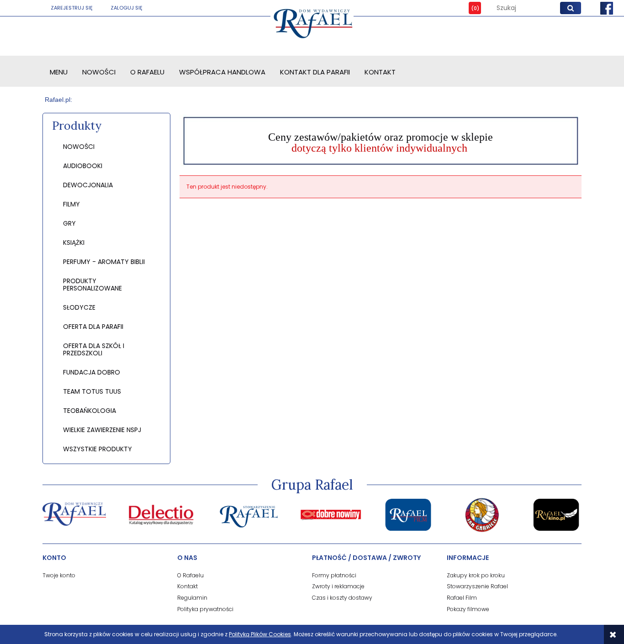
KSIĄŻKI (74, 242)
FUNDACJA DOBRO (91, 372)
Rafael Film (462, 598)
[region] (381, 140)
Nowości (79, 146)
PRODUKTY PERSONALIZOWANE (92, 284)
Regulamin (192, 598)
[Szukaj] (570, 8)
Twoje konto (58, 575)
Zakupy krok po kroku (476, 575)
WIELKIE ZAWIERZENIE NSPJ (102, 429)
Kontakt (187, 586)
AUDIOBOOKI (82, 165)
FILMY (71, 204)
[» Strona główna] (59, 100)
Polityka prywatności (205, 609)
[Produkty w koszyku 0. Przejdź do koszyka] (468, 8)
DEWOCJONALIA (88, 185)
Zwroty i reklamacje (338, 586)
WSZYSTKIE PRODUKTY (97, 449)
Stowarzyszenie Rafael (477, 586)
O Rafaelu (190, 575)
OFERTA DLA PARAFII (93, 326)
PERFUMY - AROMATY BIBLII (104, 261)
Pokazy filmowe (468, 609)
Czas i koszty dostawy (342, 598)
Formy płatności (334, 575)
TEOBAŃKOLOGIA (89, 410)
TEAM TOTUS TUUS (92, 391)
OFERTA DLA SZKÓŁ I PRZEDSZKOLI (93, 349)
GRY (69, 223)
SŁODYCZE (79, 307)
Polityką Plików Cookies (260, 634)
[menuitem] (58, 72)
